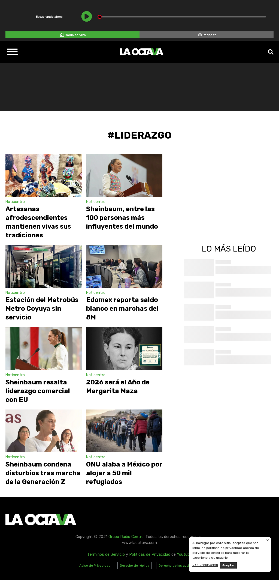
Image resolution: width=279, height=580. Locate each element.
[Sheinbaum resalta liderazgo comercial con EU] (43, 348)
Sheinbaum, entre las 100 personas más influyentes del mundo (122, 217)
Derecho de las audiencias (179, 565)
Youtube (184, 554)
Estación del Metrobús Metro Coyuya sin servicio (41, 308)
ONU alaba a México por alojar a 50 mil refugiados (124, 473)
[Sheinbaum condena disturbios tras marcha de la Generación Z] (43, 431)
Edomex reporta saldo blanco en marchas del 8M (122, 308)
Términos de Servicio (106, 554)
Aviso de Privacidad (95, 565)
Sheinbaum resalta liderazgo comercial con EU (37, 390)
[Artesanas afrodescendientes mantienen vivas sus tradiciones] (43, 175)
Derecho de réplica (134, 565)
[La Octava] (141, 52)
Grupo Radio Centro (126, 536)
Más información (205, 565)
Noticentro (15, 201)
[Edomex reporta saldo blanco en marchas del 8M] (124, 266)
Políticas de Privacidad (149, 554)
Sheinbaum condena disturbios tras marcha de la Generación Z (43, 473)
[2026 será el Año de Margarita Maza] (124, 348)
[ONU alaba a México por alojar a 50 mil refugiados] (124, 431)
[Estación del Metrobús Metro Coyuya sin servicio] (43, 266)
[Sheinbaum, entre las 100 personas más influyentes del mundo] (124, 175)
